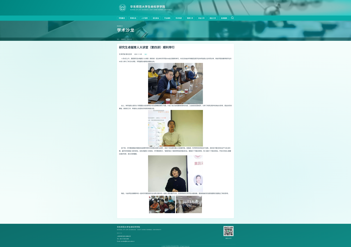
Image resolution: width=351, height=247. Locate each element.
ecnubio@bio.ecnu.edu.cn (127, 241)
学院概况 (122, 18)
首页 (118, 39)
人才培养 (144, 18)
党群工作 (190, 18)
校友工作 (213, 18)
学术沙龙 (129, 39)
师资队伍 (133, 18)
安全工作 (201, 18)
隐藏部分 (123, 39)
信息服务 (224, 18)
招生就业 (156, 18)
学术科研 (179, 18)
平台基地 (167, 18)
